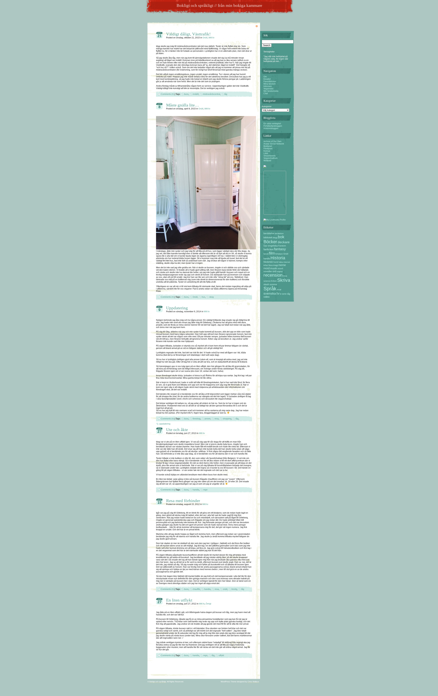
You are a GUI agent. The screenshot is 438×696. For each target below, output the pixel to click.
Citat (265, 93)
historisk (268, 261)
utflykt (221, 655)
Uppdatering (177, 308)
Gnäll (205, 37)
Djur (265, 245)
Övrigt (208, 604)
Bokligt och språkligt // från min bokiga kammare (219, 5)
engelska (273, 245)
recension (272, 275)
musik (273, 268)
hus (203, 297)
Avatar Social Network (273, 144)
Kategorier (267, 106)
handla (196, 490)
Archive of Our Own (272, 141)
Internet (287, 262)
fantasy (280, 249)
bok (281, 237)
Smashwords (269, 156)
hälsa (281, 262)
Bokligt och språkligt (157, 682)
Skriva (283, 280)
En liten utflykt (179, 600)
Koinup (266, 151)
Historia (277, 258)
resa (217, 418)
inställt (196, 94)
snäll (225, 589)
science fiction (270, 281)
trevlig (234, 589)
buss (186, 94)
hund (275, 262)
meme (282, 265)
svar (279, 289)
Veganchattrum (270, 158)
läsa (270, 265)
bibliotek (267, 237)
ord (274, 271)
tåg (225, 94)
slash (266, 284)
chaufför (196, 589)
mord (266, 268)
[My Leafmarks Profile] (274, 220)
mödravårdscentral (211, 94)
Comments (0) (167, 94)
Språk (269, 288)
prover (207, 418)
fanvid (265, 254)
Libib (265, 153)
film (272, 253)
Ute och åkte (177, 429)
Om (265, 76)
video (266, 296)
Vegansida (268, 88)
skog (211, 297)
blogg (275, 238)
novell (280, 268)
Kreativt (266, 79)
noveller (267, 271)
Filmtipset (267, 148)
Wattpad (267, 160)
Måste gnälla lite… (182, 105)
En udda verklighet (272, 123)
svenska (269, 293)
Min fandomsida (270, 91)
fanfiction (268, 249)
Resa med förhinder (183, 500)
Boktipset (267, 146)
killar (265, 265)
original (279, 271)
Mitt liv (211, 37)
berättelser (279, 233)
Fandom (282, 246)
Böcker (270, 241)
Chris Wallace (253, 682)
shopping (227, 418)
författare (279, 254)
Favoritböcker (269, 81)
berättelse (268, 233)
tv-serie (283, 294)
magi (275, 265)
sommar (273, 284)
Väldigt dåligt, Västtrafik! (188, 34)
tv (277, 293)
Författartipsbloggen (272, 126)
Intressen (267, 86)
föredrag (197, 418)
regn (205, 490)
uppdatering (164, 424)
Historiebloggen (270, 128)
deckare (284, 242)
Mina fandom (269, 84)
